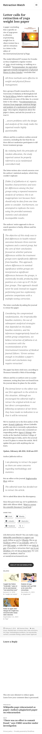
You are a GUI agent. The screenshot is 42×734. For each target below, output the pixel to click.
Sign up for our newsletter (21, 565)
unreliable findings (15, 634)
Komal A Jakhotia (16, 424)
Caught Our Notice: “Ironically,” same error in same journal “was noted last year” (10, 587)
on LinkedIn (24, 543)
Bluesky (25, 540)
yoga (8, 64)
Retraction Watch (14, 5)
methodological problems (18, 632)
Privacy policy (7, 731)
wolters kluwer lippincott (29, 634)
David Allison (11, 96)
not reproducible (31, 632)
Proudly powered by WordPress (24, 731)
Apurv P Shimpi (25, 432)
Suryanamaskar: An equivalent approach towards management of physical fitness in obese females (20, 69)
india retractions (32, 630)
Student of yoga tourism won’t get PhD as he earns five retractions (28, 587)
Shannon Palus (23, 628)
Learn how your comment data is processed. (21, 697)
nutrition (6, 634)
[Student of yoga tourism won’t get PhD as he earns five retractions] (29, 577)
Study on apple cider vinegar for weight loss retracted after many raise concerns (11, 612)
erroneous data (22, 630)
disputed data (12, 630)
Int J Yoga (6, 632)
